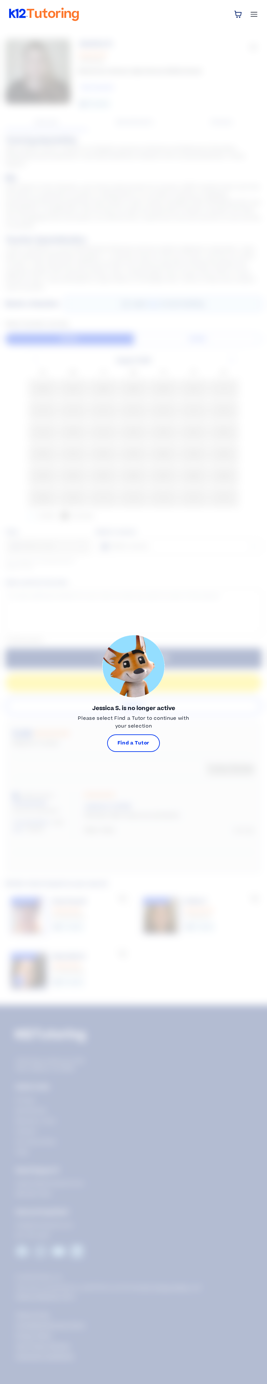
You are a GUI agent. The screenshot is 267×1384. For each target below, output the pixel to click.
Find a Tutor (133, 743)
